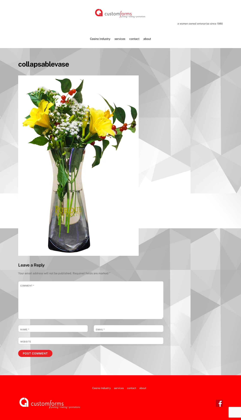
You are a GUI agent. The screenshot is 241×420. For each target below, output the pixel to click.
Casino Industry (100, 39)
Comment (27, 285)
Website (25, 341)
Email (100, 329)
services (120, 39)
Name (24, 329)
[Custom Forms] (120, 17)
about (147, 39)
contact (134, 39)
